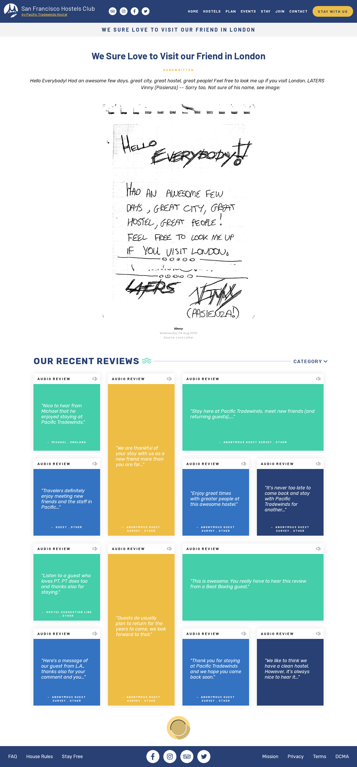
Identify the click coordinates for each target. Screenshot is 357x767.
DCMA (342, 756)
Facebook (152, 756)
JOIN (280, 11)
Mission (270, 756)
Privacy (295, 756)
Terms (319, 756)
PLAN (231, 11)
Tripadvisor (186, 756)
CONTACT (298, 11)
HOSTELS (212, 11)
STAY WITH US (333, 11)
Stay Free (72, 756)
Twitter (203, 756)
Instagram (169, 756)
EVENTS (248, 11)
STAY (265, 11)
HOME (193, 11)
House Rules (39, 756)
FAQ (12, 756)
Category (307, 361)
